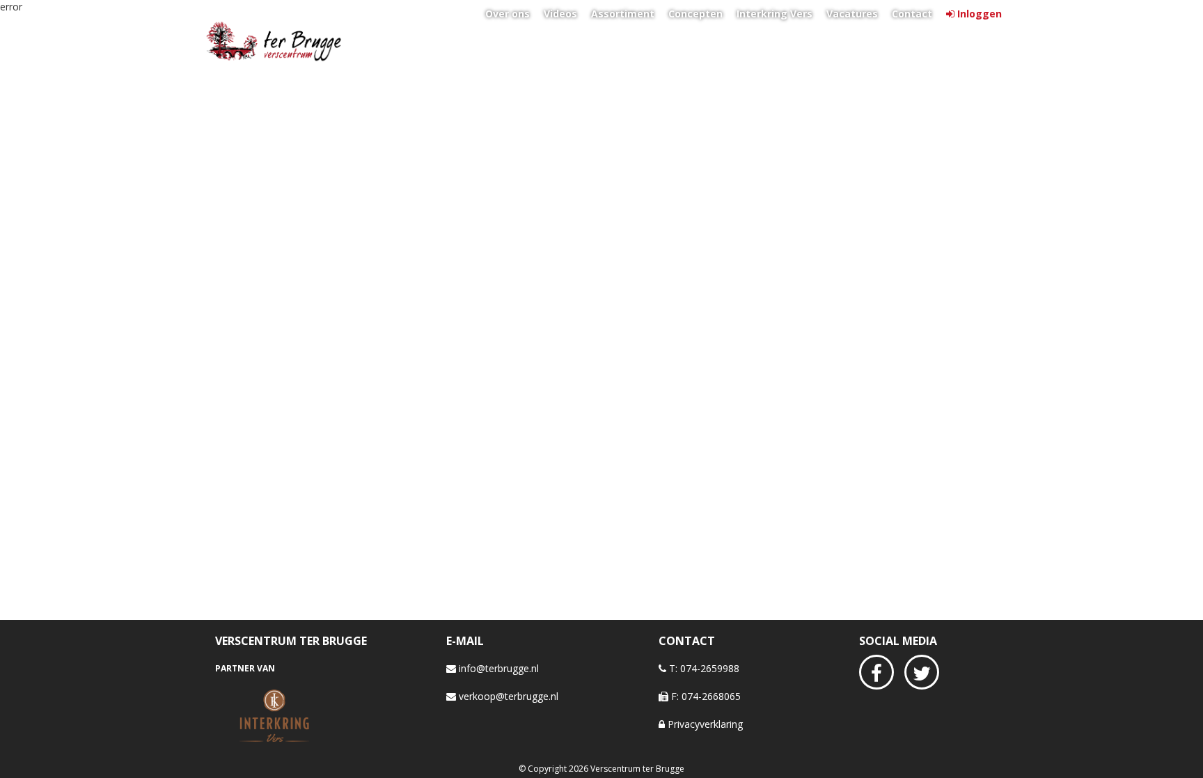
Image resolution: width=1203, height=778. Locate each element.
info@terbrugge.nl (497, 668)
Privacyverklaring (704, 724)
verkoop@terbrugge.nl (507, 696)
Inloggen (979, 13)
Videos (560, 13)
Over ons (507, 13)
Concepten (695, 13)
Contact (912, 13)
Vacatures (852, 13)
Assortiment (622, 13)
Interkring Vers (774, 13)
